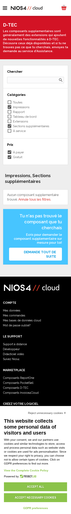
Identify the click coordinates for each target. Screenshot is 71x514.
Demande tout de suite (40, 254)
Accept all (35, 486)
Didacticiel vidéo (13, 354)
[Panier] (63, 7)
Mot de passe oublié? (17, 325)
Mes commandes (14, 315)
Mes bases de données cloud (22, 320)
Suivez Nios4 (11, 359)
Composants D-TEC (15, 387)
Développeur (11, 349)
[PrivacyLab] (27, 476)
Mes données (11, 310)
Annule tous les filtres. (34, 199)
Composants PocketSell (18, 382)
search (60, 80)
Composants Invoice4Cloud (21, 392)
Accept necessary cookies (35, 497)
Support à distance (15, 344)
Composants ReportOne (18, 377)
